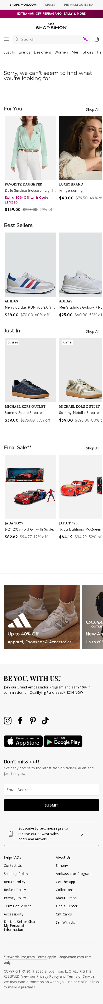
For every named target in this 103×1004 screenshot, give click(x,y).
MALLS (50, 4)
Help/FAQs (12, 857)
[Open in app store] (24, 745)
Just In (9, 52)
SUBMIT (51, 805)
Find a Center (66, 906)
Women (61, 52)
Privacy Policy (15, 898)
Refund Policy (15, 889)
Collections (65, 889)
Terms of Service (17, 906)
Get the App (65, 881)
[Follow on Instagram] (8, 723)
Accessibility (13, 914)
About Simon (66, 898)
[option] (32, 164)
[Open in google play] (63, 745)
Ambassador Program (74, 873)
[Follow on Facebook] (20, 723)
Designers (42, 52)
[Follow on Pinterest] (33, 723)
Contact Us (13, 865)
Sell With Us (65, 922)
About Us (63, 857)
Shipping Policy (16, 873)
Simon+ (62, 865)
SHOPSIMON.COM (23, 4)
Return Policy (14, 881)
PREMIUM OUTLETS (78, 4)
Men (75, 52)
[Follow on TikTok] (45, 723)
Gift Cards (64, 914)
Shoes (88, 52)
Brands (24, 52)
